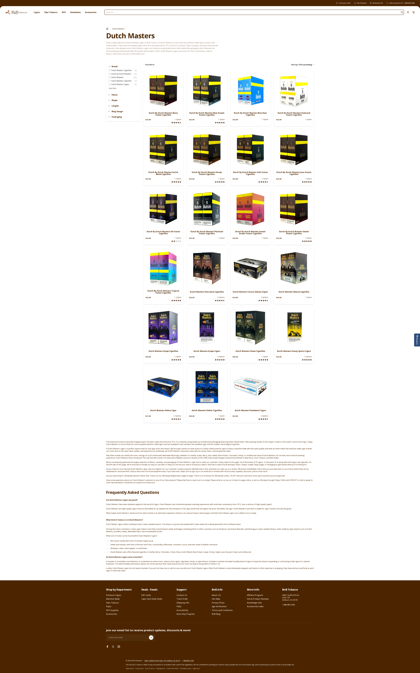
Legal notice (196, 668)
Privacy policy (139, 668)
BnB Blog (216, 614)
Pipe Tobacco (112, 602)
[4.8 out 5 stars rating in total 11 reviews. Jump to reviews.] (220, 182)
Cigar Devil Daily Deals (151, 599)
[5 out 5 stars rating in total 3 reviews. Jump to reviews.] (176, 182)
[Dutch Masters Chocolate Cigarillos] (207, 268)
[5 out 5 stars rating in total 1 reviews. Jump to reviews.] (176, 300)
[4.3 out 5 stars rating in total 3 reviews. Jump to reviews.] (263, 182)
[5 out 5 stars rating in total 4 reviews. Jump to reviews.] (220, 122)
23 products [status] (149, 65)
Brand (114, 66)
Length (115, 105)
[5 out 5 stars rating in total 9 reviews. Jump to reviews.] (307, 182)
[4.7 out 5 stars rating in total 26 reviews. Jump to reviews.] (263, 300)
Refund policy (130, 668)
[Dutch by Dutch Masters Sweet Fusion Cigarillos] (294, 209)
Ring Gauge (117, 111)
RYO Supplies (112, 610)
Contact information (173, 668)
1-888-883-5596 (288, 605)
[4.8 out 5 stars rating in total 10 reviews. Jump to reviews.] (176, 360)
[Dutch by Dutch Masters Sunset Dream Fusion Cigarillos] (250, 209)
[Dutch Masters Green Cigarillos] (250, 327)
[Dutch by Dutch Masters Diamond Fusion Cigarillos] (294, 90)
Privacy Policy (218, 602)
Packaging (116, 117)
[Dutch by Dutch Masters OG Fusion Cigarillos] (163, 209)
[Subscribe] (151, 637)
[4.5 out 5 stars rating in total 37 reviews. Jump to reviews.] (220, 300)
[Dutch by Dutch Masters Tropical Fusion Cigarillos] (163, 268)
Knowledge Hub (254, 602)
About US (216, 595)
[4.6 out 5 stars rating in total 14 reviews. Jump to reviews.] (176, 122)
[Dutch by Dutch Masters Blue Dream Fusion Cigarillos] (207, 90)
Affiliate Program (255, 595)
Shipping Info (183, 602)
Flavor (114, 94)
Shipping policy (160, 668)
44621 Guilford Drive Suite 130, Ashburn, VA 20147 (162, 661)
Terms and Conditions (222, 610)
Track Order (182, 599)
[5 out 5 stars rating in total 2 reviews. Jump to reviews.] (307, 241)
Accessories (111, 614)
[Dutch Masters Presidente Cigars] (250, 387)
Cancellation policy (185, 668)
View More (112, 88)
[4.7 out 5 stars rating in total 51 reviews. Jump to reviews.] (176, 419)
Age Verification (219, 606)
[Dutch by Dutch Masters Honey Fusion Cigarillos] (207, 150)
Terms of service (150, 668)
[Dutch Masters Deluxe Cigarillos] (294, 268)
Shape (114, 100)
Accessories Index (255, 606)
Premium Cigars (113, 595)
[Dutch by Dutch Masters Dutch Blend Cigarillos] (163, 150)
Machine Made (113, 599)
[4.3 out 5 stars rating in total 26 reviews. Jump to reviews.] (263, 419)
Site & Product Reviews (258, 599)
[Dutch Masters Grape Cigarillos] (163, 327)
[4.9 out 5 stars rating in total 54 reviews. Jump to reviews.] (307, 360)
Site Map (216, 599)
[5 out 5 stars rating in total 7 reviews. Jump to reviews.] (263, 360)
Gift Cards (146, 595)
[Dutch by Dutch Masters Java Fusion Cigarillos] (294, 150)
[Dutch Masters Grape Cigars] (207, 327)
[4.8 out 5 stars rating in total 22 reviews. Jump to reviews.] (220, 360)
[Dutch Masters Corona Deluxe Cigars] (250, 268)
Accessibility (182, 610)
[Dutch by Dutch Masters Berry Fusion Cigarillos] (163, 90)
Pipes (108, 606)
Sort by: (301, 64)
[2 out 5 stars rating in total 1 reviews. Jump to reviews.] (176, 241)
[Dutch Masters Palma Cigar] (163, 387)
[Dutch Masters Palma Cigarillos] (207, 387)
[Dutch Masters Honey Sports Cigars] (294, 327)
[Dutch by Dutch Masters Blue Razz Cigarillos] (250, 90)
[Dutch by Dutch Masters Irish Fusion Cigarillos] (250, 150)
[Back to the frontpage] (107, 29)
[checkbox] (123, 70)
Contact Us (182, 595)
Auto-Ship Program (186, 614)
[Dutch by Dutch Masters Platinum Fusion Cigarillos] (207, 209)
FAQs (179, 606)
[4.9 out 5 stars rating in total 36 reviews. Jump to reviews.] (220, 419)
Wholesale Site (378, 3)
